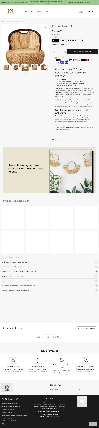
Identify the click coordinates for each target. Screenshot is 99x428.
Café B (55, 44)
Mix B (81, 41)
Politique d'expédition (8, 409)
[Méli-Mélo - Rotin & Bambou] (10, 11)
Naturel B (65, 44)
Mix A (55, 41)
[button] (25, 73)
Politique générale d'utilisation (10, 421)
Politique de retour (7, 412)
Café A (62, 41)
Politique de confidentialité (9, 403)
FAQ (2, 424)
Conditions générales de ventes (10, 406)
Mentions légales (6, 418)
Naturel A (72, 41)
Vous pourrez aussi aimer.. (15, 200)
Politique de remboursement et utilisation (14, 415)
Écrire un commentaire (86, 328)
